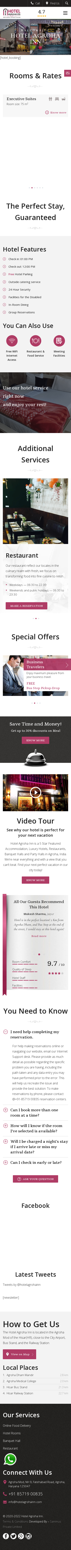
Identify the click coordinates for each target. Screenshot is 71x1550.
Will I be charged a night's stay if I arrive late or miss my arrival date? (39, 1146)
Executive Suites (21, 98)
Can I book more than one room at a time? (34, 1112)
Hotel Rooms (12, 1433)
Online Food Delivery (17, 1425)
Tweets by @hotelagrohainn (22, 1285)
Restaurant (10, 1448)
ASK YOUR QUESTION (38, 1179)
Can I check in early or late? (36, 1162)
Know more (58, 112)
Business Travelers (35, 664)
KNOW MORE (35, 740)
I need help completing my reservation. (34, 1034)
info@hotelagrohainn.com (25, 1502)
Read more (38, 936)
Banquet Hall (11, 1441)
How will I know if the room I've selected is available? (36, 1128)
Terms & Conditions (16, 1521)
